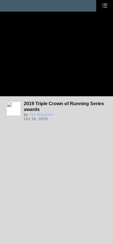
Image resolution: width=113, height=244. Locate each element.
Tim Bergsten (41, 114)
